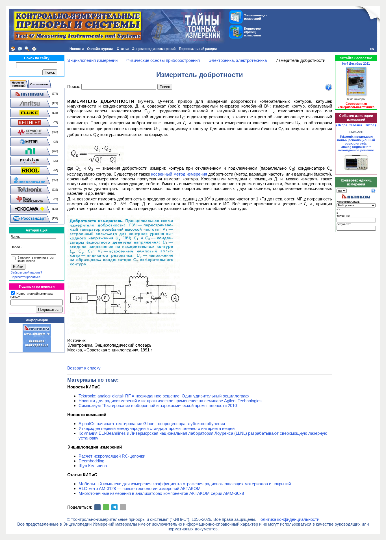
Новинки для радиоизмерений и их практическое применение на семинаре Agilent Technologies (170, 400)
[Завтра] (370, 125)
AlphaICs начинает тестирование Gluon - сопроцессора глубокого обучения (152, 423)
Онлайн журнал (100, 49)
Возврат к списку (84, 368)
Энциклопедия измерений (153, 49)
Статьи (123, 49)
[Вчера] (341, 125)
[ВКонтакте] (97, 507)
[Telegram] (114, 507)
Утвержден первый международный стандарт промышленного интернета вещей (157, 428)
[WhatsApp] (106, 507)
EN (372, 49)
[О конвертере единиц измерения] (373, 192)
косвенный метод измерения (179, 174)
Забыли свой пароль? (26, 272)
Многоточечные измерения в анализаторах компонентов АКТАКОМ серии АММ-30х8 (161, 493)
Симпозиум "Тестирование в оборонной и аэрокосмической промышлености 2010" (158, 405)
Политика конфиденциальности (288, 519)
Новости (77, 49)
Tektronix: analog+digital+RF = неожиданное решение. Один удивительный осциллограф (164, 395)
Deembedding (91, 460)
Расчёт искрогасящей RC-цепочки (112, 456)
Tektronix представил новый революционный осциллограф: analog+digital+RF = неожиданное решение (356, 143)
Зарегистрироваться (25, 277)
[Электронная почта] (123, 507)
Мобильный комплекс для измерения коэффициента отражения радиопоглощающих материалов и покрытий (185, 483)
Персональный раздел (198, 49)
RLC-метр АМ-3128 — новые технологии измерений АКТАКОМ (140, 488)
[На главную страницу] (13, 49)
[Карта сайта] (34, 49)
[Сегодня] (355, 125)
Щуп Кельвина (93, 465)
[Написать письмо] (20, 49)
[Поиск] (27, 49)
